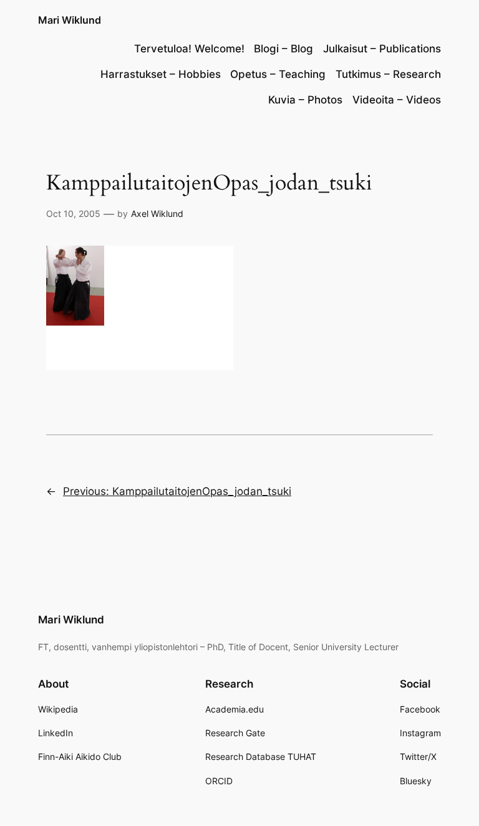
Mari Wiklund (69, 20)
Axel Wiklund (157, 213)
